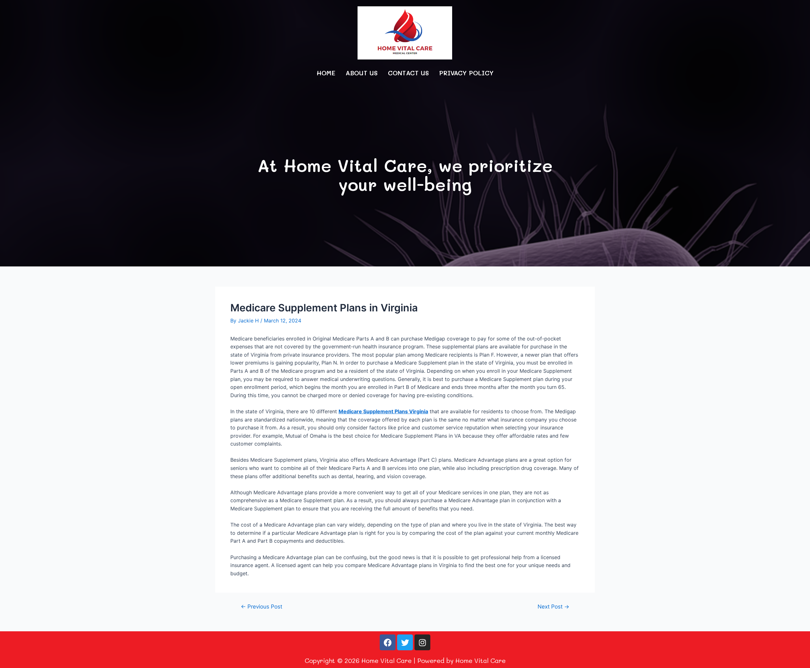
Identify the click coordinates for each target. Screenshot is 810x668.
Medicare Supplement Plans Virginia (383, 411)
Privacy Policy (466, 73)
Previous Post (261, 606)
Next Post (553, 606)
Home (326, 73)
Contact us (408, 73)
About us (362, 73)
